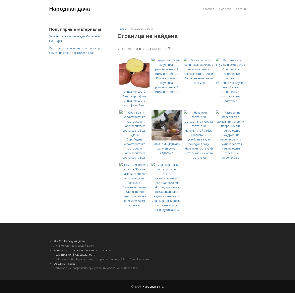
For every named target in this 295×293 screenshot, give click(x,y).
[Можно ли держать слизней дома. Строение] (167, 139)
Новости (225, 9)
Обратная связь (65, 263)
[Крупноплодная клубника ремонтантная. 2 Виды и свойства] (167, 74)
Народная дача (69, 8)
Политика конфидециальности (75, 254)
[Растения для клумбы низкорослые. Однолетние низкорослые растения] (231, 78)
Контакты (60, 250)
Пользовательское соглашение (91, 250)
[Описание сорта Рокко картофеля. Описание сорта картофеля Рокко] (134, 87)
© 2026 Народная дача (69, 241)
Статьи (241, 9)
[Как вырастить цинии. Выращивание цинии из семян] (199, 69)
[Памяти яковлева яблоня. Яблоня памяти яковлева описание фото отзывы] (134, 183)
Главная (208, 9)
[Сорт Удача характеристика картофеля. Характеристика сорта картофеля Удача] (134, 135)
